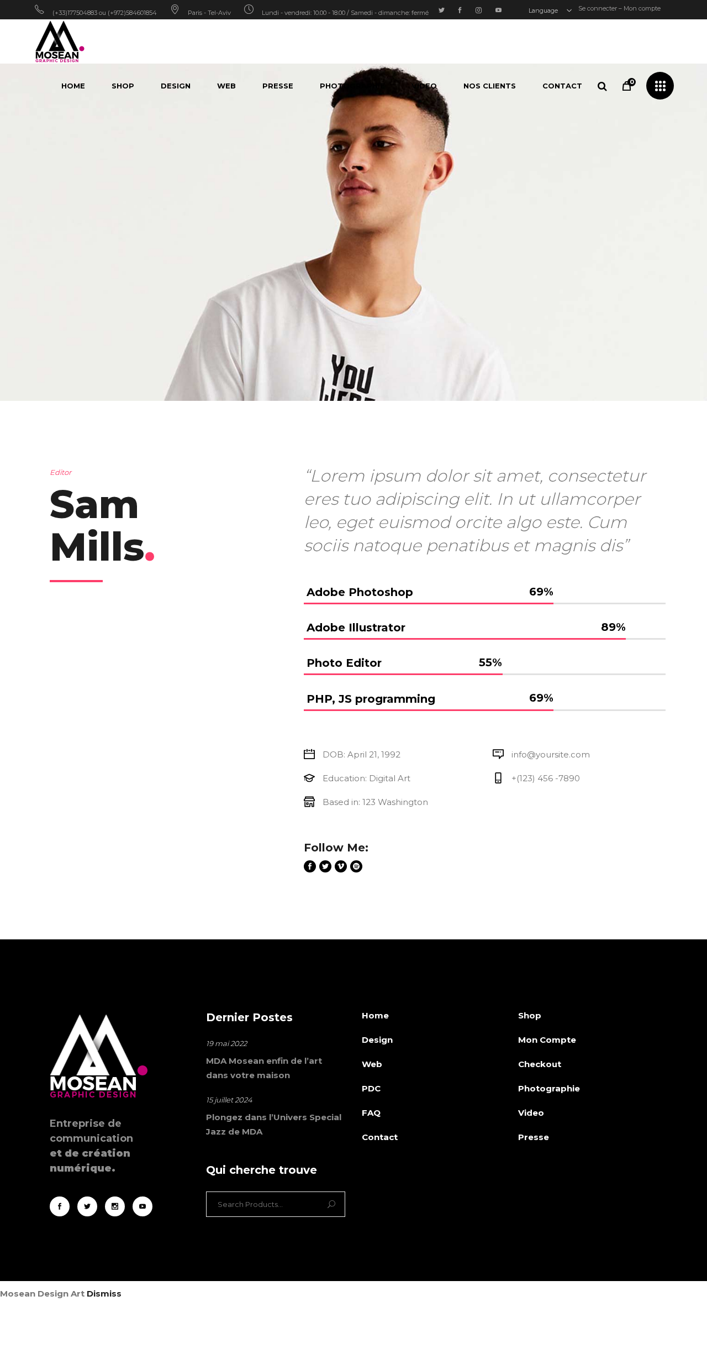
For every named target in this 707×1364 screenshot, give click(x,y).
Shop (529, 1015)
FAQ (371, 1112)
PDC (371, 1088)
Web (372, 1064)
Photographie (549, 1088)
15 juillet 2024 (229, 1099)
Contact (380, 1137)
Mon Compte (547, 1039)
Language (544, 10)
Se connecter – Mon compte (619, 8)
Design (377, 1039)
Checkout (539, 1064)
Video (531, 1112)
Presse (533, 1137)
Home (375, 1015)
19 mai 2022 (226, 1043)
